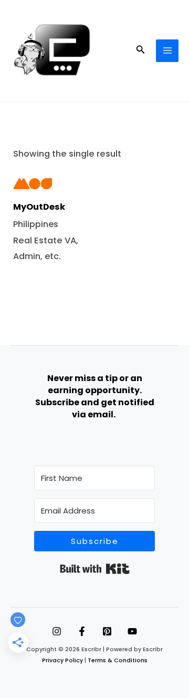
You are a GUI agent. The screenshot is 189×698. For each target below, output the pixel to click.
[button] (140, 50)
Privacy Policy (62, 660)
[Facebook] (82, 631)
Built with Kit (95, 568)
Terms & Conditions (118, 660)
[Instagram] (56, 631)
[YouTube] (132, 631)
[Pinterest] (107, 631)
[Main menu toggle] (167, 50)
